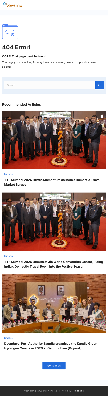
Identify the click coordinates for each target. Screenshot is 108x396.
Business (8, 174)
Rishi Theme (78, 391)
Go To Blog (54, 365)
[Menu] (104, 5)
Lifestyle (8, 338)
